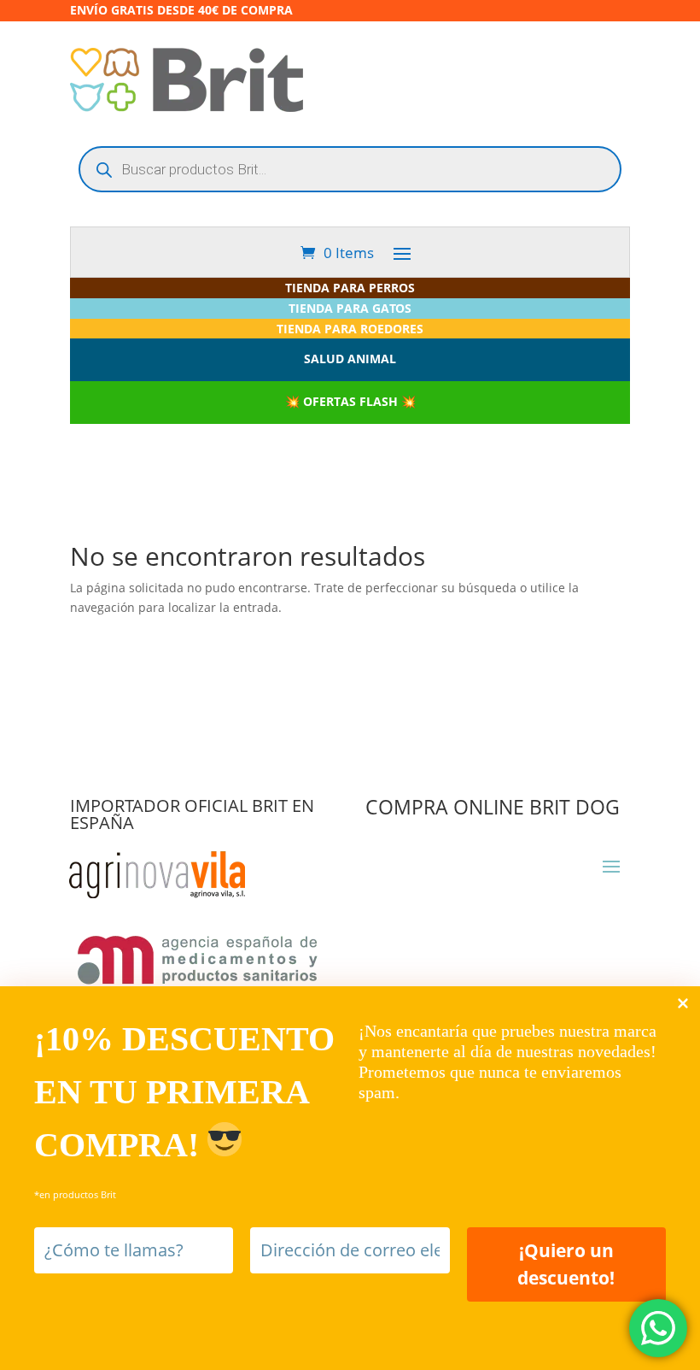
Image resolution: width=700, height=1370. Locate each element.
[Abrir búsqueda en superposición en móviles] (350, 169)
